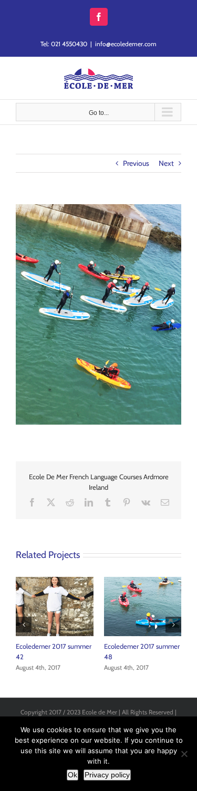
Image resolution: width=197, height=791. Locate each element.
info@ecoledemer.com (126, 44)
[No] (184, 753)
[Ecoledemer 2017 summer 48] (143, 581)
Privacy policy (107, 775)
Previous (136, 163)
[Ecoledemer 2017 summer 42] (55, 581)
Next (166, 163)
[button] (24, 624)
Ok (72, 775)
